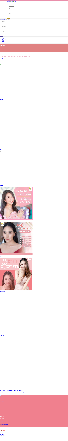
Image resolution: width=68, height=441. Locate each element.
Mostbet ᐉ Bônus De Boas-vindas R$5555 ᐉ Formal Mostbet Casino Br (11, 390)
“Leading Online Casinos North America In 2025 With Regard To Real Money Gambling (13, 392)
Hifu (0, 256)
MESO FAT (2, 149)
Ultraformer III (2, 335)
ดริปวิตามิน (1, 185)
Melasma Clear (2, 291)
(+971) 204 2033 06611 (2, 435)
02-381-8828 (9, 0)
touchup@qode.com (2, 434)
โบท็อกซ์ (1, 99)
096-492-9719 (13, 0)
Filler (1, 388)
